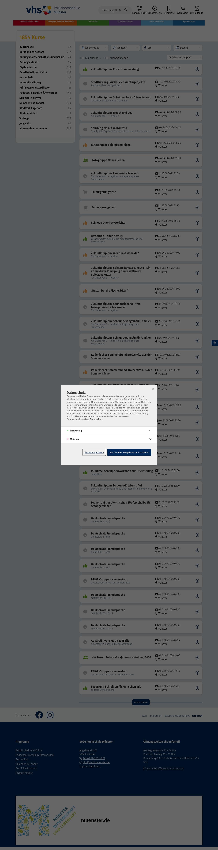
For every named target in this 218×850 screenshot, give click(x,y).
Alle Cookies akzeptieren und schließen (129, 452)
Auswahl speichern (94, 452)
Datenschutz (96, 419)
